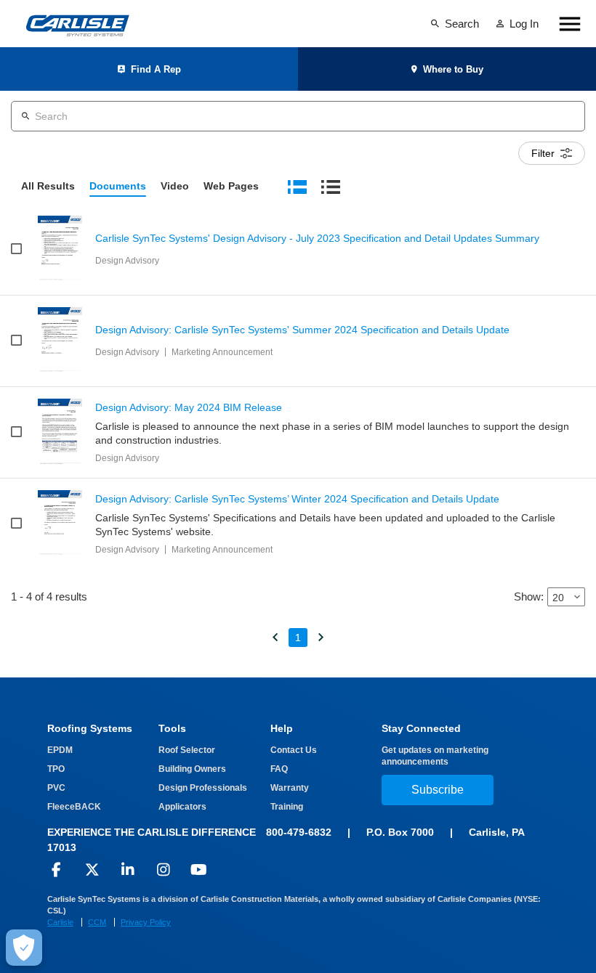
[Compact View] (330, 186)
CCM (97, 922)
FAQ (279, 769)
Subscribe (437, 789)
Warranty (289, 788)
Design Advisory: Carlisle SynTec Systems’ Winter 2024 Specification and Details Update (297, 499)
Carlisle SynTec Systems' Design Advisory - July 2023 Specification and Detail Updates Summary (317, 238)
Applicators (182, 807)
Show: (529, 596)
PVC (56, 788)
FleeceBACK (74, 807)
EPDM (60, 750)
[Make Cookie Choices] (24, 947)
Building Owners (192, 769)
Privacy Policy (146, 922)
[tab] (48, 187)
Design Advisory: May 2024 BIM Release (188, 407)
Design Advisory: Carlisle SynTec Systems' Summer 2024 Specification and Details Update (302, 330)
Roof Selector (186, 750)
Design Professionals (202, 788)
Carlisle (60, 922)
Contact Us (293, 750)
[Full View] (297, 186)
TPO (56, 769)
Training (286, 807)
